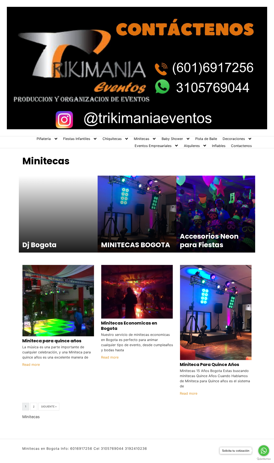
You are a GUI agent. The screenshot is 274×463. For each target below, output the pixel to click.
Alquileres (192, 146)
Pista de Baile (206, 139)
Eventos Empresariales (153, 146)
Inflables (218, 146)
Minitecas (141, 139)
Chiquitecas (112, 139)
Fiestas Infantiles (76, 139)
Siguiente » (49, 406)
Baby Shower (172, 139)
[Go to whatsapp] (263, 450)
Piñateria (44, 139)
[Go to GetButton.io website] (264, 458)
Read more (31, 364)
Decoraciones (234, 139)
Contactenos (241, 146)
